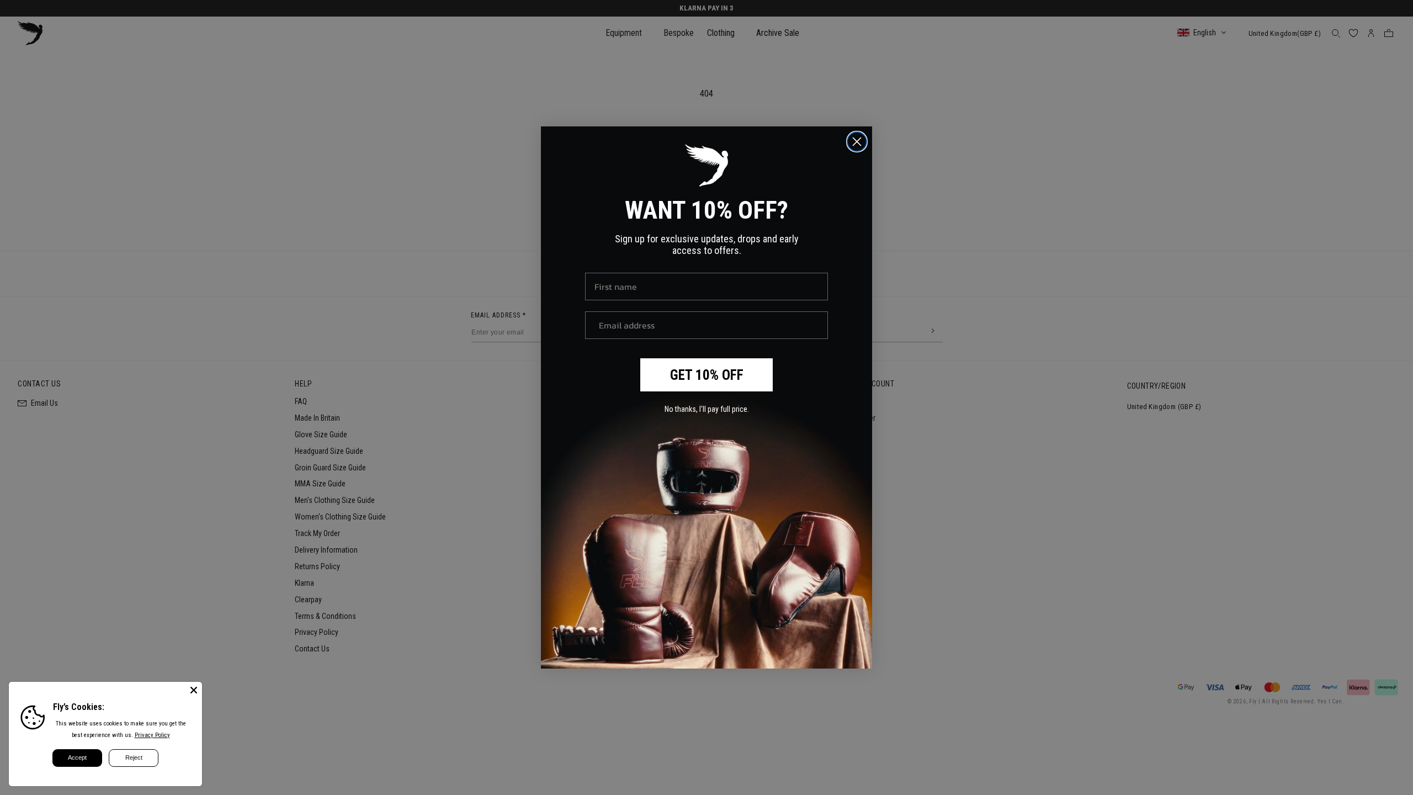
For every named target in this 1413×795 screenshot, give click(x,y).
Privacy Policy (152, 735)
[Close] (193, 690)
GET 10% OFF (706, 375)
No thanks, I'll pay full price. (707, 409)
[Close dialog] (857, 141)
